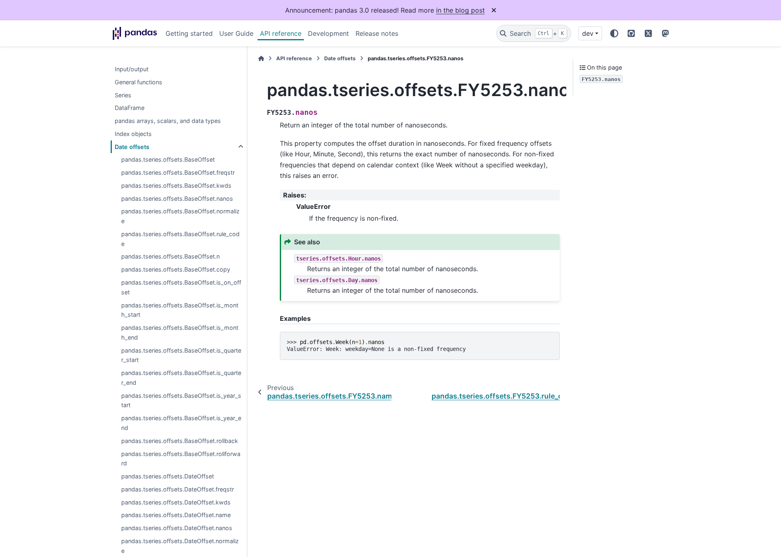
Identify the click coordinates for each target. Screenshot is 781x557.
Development (328, 33)
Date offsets (132, 146)
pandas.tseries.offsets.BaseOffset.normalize (180, 216)
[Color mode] (614, 33)
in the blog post (460, 10)
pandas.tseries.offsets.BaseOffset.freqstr (178, 172)
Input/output (131, 69)
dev (587, 33)
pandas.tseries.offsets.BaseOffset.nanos (177, 198)
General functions (138, 82)
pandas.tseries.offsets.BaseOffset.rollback (179, 440)
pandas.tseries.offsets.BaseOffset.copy (175, 269)
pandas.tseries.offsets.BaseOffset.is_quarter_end (181, 378)
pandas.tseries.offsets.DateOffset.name (176, 515)
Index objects (133, 133)
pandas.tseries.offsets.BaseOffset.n (170, 256)
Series (123, 95)
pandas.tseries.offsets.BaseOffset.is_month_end (179, 332)
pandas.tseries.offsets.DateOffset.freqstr (177, 489)
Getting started (189, 33)
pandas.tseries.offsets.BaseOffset (168, 159)
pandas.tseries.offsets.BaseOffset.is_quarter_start (181, 355)
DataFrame (129, 108)
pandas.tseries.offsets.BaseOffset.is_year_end (181, 423)
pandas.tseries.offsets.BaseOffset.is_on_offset (181, 287)
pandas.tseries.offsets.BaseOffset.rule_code (180, 238)
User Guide (236, 33)
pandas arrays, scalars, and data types (168, 120)
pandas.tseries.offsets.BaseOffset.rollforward (180, 458)
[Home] (261, 58)
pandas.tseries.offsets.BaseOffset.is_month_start (179, 310)
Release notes (377, 33)
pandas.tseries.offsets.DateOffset (167, 476)
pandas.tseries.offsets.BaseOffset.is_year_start (181, 400)
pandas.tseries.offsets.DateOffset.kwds (176, 502)
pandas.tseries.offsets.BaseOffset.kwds (176, 185)
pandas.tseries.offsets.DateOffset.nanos (176, 527)
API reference (280, 33)
